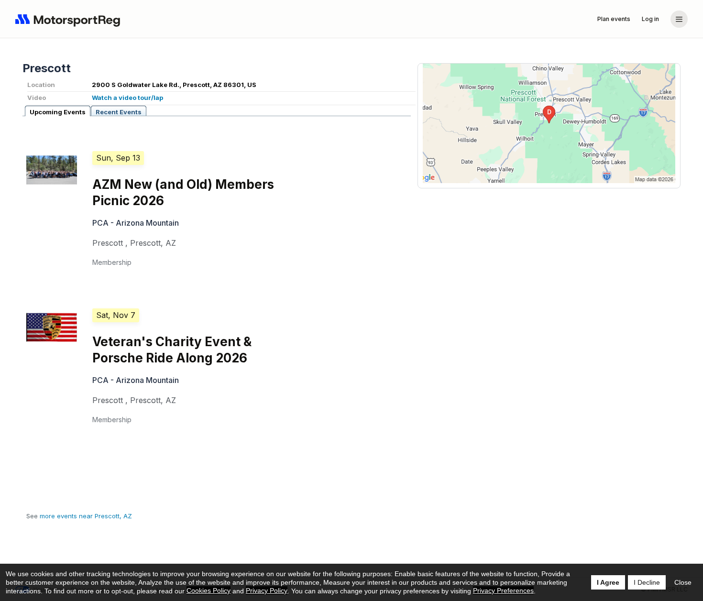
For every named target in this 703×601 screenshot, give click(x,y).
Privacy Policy (266, 590)
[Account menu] (679, 19)
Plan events (613, 18)
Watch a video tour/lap (127, 97)
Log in (650, 18)
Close (683, 582)
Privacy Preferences (503, 590)
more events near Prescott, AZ (86, 516)
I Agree (608, 582)
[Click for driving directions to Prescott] (549, 123)
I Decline (647, 582)
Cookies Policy (209, 590)
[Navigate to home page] (69, 19)
